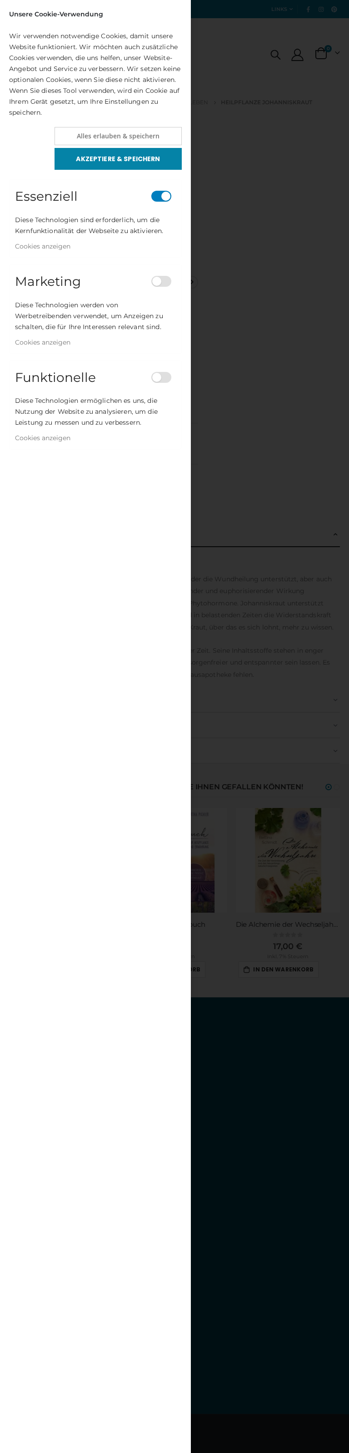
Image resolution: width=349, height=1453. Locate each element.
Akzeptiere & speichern (118, 158)
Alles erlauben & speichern (118, 136)
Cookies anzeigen (42, 246)
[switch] (161, 196)
